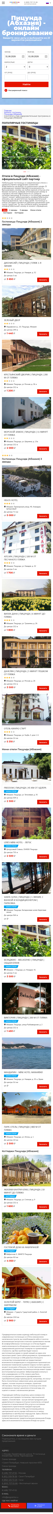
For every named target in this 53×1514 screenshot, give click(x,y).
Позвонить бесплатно (15, 1505)
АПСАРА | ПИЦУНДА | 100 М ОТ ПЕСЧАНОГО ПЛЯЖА (20, 558)
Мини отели (35, 210)
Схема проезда (9, 1459)
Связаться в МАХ (40, 1505)
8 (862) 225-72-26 (9, 1480)
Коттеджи (7, 213)
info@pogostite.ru (10, 1497)
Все (5, 210)
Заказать (43, 280)
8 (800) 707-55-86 (31, 2)
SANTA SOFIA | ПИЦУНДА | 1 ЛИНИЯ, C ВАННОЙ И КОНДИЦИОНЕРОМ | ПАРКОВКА (23, 900)
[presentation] (6, 147)
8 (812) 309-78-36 (9, 1476)
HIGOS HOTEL (11, 500)
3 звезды (24, 210)
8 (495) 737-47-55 (9, 1473)
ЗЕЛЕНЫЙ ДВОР (12, 320)
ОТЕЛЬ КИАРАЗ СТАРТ (15, 728)
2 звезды (13, 210)
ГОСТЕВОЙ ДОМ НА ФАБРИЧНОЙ (21, 1247)
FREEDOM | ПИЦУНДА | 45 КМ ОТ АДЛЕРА (25, 787)
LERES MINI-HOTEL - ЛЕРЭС (18, 842)
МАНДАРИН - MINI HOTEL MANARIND (23, 1072)
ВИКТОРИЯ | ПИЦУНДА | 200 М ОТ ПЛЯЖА (25, 1017)
